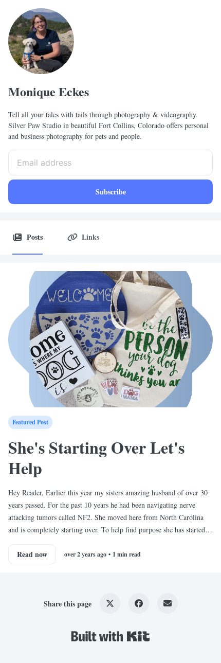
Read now (32, 554)
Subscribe (111, 191)
